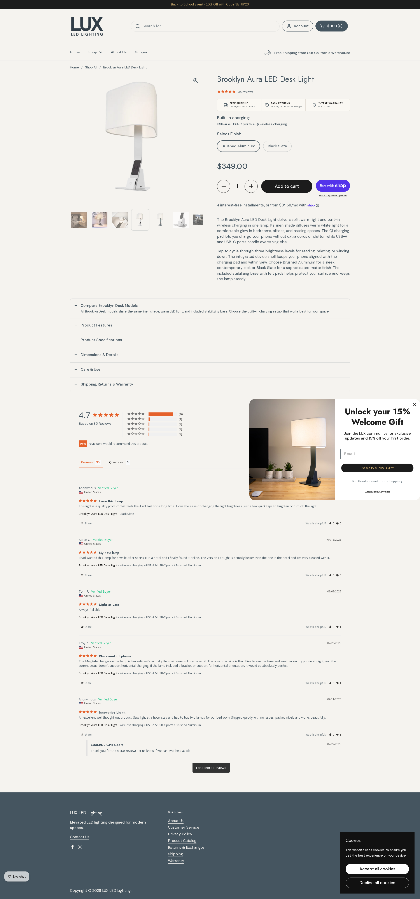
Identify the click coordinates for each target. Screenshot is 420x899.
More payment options (333, 195)
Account (301, 26)
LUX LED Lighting (116, 890)
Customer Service (183, 827)
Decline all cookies (377, 882)
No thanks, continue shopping (377, 481)
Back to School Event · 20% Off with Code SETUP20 (210, 4)
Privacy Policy (180, 834)
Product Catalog (182, 840)
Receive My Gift (377, 468)
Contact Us (79, 836)
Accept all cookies (377, 869)
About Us (176, 820)
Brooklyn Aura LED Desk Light (98, 514)
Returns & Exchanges (186, 847)
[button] (331, 26)
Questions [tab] (116, 462)
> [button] (211, 768)
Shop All (91, 67)
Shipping (175, 854)
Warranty (176, 860)
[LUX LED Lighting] (87, 26)
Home (74, 67)
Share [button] (88, 523)
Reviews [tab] (87, 462)
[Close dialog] (414, 404)
